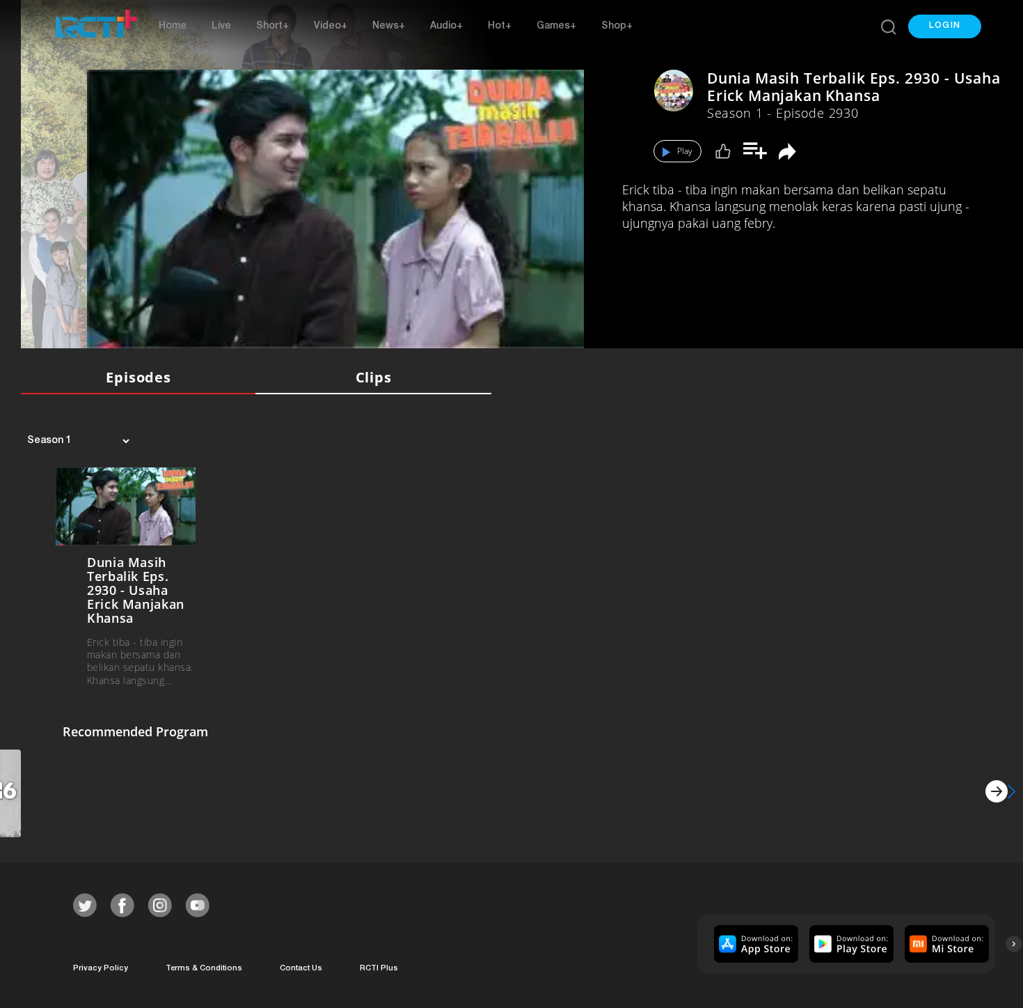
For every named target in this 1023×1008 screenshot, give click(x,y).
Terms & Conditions (204, 968)
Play (684, 151)
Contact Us (301, 968)
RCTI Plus (379, 968)
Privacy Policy (100, 968)
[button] (944, 26)
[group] (754, 944)
